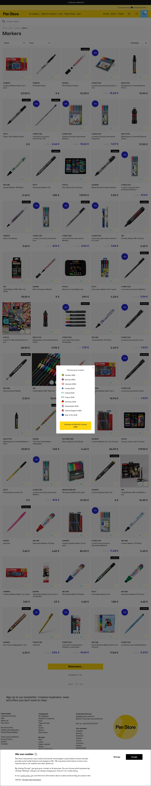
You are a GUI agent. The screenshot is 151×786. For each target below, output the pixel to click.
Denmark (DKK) (70, 384)
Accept (134, 757)
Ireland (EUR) (70, 393)
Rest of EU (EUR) (71, 415)
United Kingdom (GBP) (73, 411)
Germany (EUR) (70, 402)
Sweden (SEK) (70, 375)
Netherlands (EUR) (71, 406)
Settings (117, 757)
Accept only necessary (31, 780)
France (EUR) (69, 397)
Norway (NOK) (70, 380)
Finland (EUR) (70, 388)
